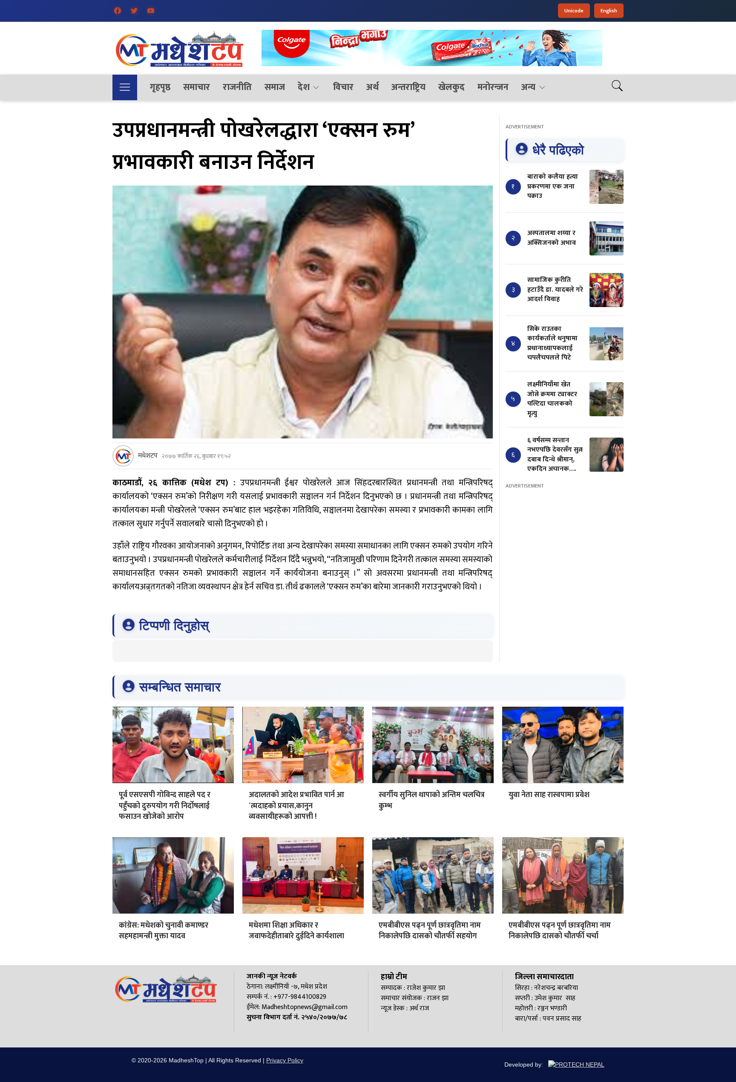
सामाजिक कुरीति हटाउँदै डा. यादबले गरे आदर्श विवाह (555, 289)
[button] (124, 87)
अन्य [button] (528, 87)
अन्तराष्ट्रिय (408, 87)
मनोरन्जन (493, 87)
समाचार (196, 87)
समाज (274, 87)
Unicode (574, 10)
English (609, 10)
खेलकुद (451, 87)
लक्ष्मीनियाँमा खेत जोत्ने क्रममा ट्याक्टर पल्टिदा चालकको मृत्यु (552, 399)
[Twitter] (134, 11)
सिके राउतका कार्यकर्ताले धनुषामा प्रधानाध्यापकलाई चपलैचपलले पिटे (552, 343)
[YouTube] (151, 11)
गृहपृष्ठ (160, 87)
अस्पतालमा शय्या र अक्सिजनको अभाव (551, 237)
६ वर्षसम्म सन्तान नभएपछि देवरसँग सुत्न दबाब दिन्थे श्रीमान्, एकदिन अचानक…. (555, 455)
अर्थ (372, 87)
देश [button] (304, 87)
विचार (343, 87)
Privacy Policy (284, 1060)
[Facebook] (117, 11)
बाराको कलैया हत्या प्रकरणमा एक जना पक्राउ (552, 186)
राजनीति (237, 87)
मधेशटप (148, 456)
